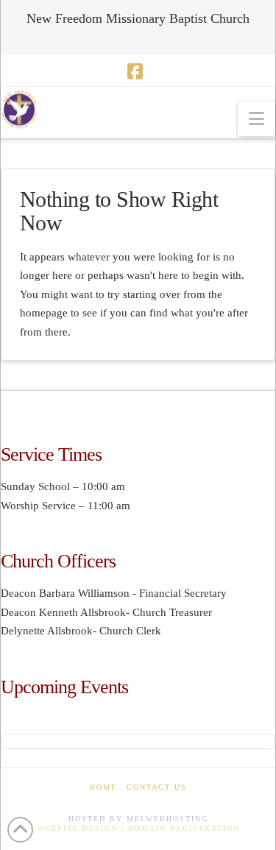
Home (103, 787)
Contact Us (157, 787)
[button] (256, 119)
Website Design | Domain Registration (138, 828)
